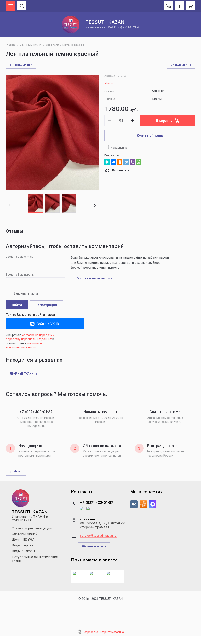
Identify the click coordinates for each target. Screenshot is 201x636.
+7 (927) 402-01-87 (96, 502)
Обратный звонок (94, 546)
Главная (11, 44)
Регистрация (46, 305)
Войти (17, 305)
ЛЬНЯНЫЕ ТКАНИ (30, 44)
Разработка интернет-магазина (103, 632)
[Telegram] (126, 162)
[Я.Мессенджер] (107, 162)
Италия (109, 83)
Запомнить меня (26, 293)
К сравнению (119, 147)
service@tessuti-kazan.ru (98, 535)
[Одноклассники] (119, 162)
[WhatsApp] (138, 162)
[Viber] (132, 162)
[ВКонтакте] (113, 162)
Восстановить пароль (94, 278)
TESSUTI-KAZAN (104, 22)
